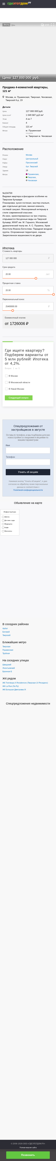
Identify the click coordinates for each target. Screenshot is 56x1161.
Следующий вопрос (19, 398)
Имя (8, 445)
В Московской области (19, 382)
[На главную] (22, 3)
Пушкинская (33, 174)
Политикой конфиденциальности (28, 490)
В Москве (13, 376)
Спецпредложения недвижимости (28, 703)
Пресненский (31, 163)
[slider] (36, 278)
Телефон (10, 457)
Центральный (32, 159)
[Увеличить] (52, 25)
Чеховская (32, 180)
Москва (29, 155)
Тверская (32, 177)
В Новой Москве (16, 389)
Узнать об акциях (28, 472)
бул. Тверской (32, 166)
